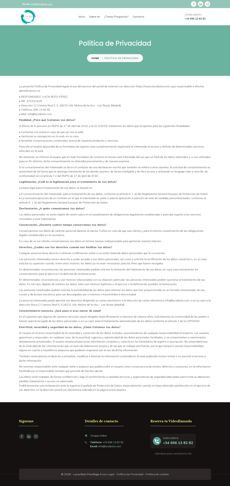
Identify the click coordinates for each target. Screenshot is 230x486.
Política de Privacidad (130, 474)
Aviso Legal (107, 474)
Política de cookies (157, 474)
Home (95, 58)
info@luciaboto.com (41, 4)
